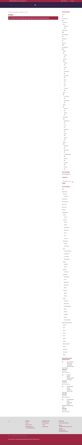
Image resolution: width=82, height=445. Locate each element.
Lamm (64, 341)
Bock (65, 79)
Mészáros (66, 129)
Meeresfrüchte (66, 343)
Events (59, 5)
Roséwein (64, 207)
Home (11, 5)
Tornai (65, 55)
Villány (65, 59)
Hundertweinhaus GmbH (21, 439)
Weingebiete (16, 12)
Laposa (65, 243)
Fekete (65, 293)
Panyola (65, 22)
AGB (44, 424)
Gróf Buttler (66, 253)
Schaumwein (65, 34)
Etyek (64, 104)
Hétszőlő (66, 145)
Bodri (65, 133)
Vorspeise (65, 352)
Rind (64, 346)
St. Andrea (66, 96)
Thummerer (67, 100)
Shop (16, 5)
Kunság (64, 269)
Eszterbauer (66, 120)
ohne (63, 14)
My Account (29, 424)
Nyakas (66, 108)
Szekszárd (22, 12)
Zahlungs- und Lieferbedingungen (19, 435)
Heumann (66, 75)
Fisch (64, 330)
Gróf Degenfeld (67, 154)
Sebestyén (66, 282)
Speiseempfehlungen (67, 322)
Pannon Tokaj (67, 319)
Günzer (65, 63)
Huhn (64, 338)
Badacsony (65, 241)
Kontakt (66, 5)
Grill (64, 335)
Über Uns (53, 5)
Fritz (65, 125)
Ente (64, 327)
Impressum (45, 426)
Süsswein (64, 38)
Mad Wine (66, 150)
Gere (65, 84)
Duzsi (66, 290)
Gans (64, 333)
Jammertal (66, 71)
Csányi (65, 67)
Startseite (10, 12)
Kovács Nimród (67, 251)
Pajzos (65, 167)
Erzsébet (66, 162)
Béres (65, 309)
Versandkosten (67, 372)
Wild (64, 354)
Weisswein (64, 30)
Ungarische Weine (26, 5)
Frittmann (66, 271)
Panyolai (66, 26)
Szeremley (66, 246)
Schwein (65, 349)
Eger (64, 92)
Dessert (64, 324)
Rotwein (64, 43)
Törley (65, 112)
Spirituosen (64, 18)
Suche (64, 183)
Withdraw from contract (41, 442)
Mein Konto (64, 1)
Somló (64, 51)
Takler (65, 137)
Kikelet (65, 158)
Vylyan (66, 88)
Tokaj (64, 142)
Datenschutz (46, 423)
